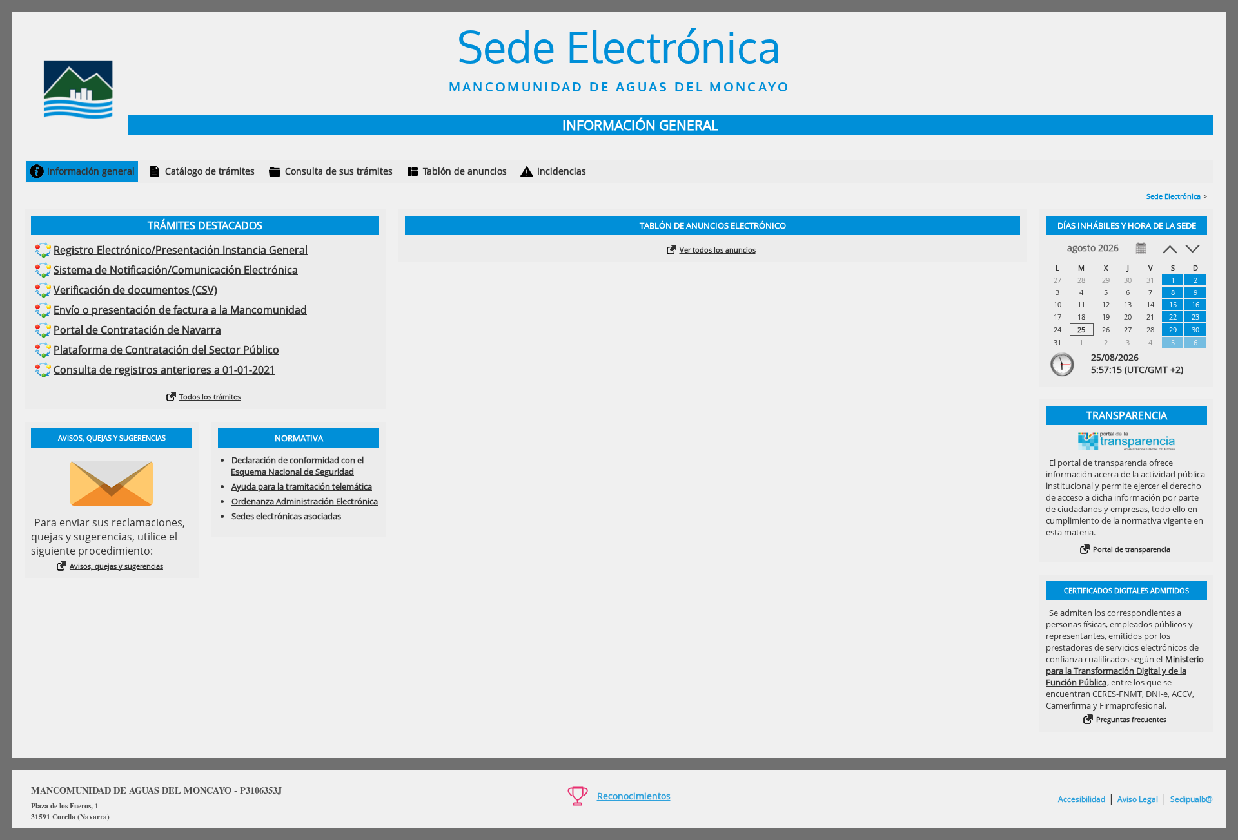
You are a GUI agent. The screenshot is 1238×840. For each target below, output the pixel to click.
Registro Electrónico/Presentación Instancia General (181, 250)
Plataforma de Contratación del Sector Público (166, 350)
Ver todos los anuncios (718, 249)
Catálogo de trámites (210, 171)
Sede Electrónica (1173, 196)
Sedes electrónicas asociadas (286, 516)
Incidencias (561, 171)
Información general (91, 171)
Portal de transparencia (1131, 549)
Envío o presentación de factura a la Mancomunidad (180, 310)
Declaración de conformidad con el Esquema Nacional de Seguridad (297, 465)
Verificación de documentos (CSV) (135, 290)
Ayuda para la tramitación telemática (301, 486)
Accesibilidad (1081, 799)
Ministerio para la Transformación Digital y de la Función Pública (1125, 670)
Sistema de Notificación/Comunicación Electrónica (176, 270)
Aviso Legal (1137, 799)
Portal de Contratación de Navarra (137, 330)
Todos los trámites (210, 396)
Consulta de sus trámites (339, 171)
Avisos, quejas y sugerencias (116, 566)
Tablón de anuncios (465, 171)
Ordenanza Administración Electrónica (304, 501)
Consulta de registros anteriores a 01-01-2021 (164, 370)
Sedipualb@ (1191, 799)
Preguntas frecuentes (1131, 719)
